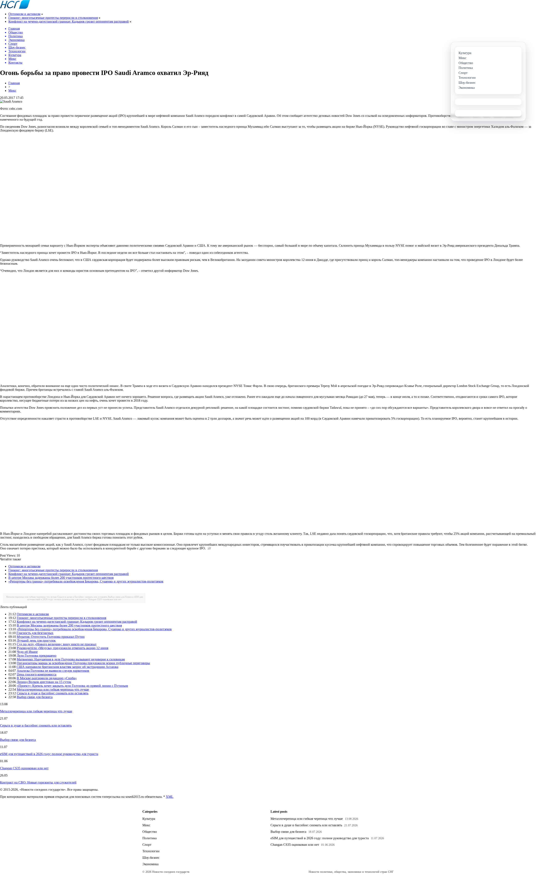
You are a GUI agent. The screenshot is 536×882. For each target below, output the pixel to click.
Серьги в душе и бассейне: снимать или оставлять (82, 597)
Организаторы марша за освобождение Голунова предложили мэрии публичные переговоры (83, 663)
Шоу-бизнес (151, 857)
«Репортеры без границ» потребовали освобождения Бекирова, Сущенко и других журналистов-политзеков (85, 581)
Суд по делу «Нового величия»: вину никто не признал (56, 644)
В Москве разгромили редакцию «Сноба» (47, 678)
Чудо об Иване (27, 652)
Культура (148, 818)
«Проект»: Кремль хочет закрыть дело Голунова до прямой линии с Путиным (72, 685)
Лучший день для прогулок (36, 640)
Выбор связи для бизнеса (120, 597)
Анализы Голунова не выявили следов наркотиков (53, 670)
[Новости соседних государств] (15, 7)
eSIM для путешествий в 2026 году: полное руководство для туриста (85, 598)
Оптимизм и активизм (24, 14)
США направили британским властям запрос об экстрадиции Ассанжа (67, 667)
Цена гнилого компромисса (36, 674)
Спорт (146, 844)
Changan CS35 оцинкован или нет (104, 599)
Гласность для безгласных (35, 633)
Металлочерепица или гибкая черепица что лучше (31, 597)
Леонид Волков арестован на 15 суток (44, 682)
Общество (149, 831)
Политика (149, 838)
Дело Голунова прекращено (36, 655)
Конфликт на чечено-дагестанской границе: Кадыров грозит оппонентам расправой (68, 21)
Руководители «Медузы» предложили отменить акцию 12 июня (62, 648)
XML (169, 796)
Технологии (151, 851)
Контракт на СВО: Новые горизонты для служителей (38, 782)
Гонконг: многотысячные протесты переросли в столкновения (53, 17)
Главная (14, 83)
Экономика (150, 864)
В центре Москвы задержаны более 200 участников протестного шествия (60, 577)
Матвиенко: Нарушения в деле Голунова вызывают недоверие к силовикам (71, 659)
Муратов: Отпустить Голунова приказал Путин (51, 636)
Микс (12, 90)
